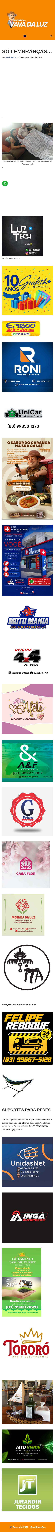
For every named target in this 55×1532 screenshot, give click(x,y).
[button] (24, 36)
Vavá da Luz (11, 57)
